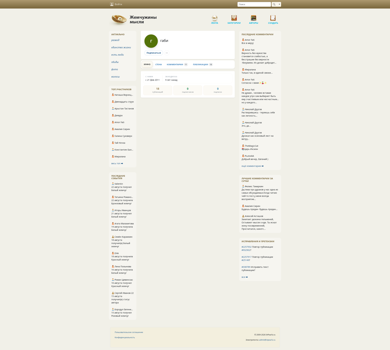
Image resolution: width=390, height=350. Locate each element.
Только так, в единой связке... (257, 72)
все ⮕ (245, 277)
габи (164, 40)
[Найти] (275, 4)
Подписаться (154, 52)
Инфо (147, 64)
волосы (115, 76)
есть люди (117, 54)
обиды (115, 62)
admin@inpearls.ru (267, 340)
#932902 (246, 250)
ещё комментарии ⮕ (253, 165)
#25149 (245, 260)
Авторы (254, 16)
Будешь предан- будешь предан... (260, 209)
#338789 (246, 266)
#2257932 (247, 246)
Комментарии (177, 64)
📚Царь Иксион (250, 149)
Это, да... (246, 125)
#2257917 (247, 256)
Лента (215, 16)
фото (114, 69)
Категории (234, 16)
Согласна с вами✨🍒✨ (254, 82)
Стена (158, 64)
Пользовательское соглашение (129, 332)
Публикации (202, 64)
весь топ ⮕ (117, 163)
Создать (273, 16)
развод (115, 40)
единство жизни (121, 47)
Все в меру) (248, 43)
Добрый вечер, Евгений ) (255, 159)
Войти (118, 4)
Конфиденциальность (125, 337)
